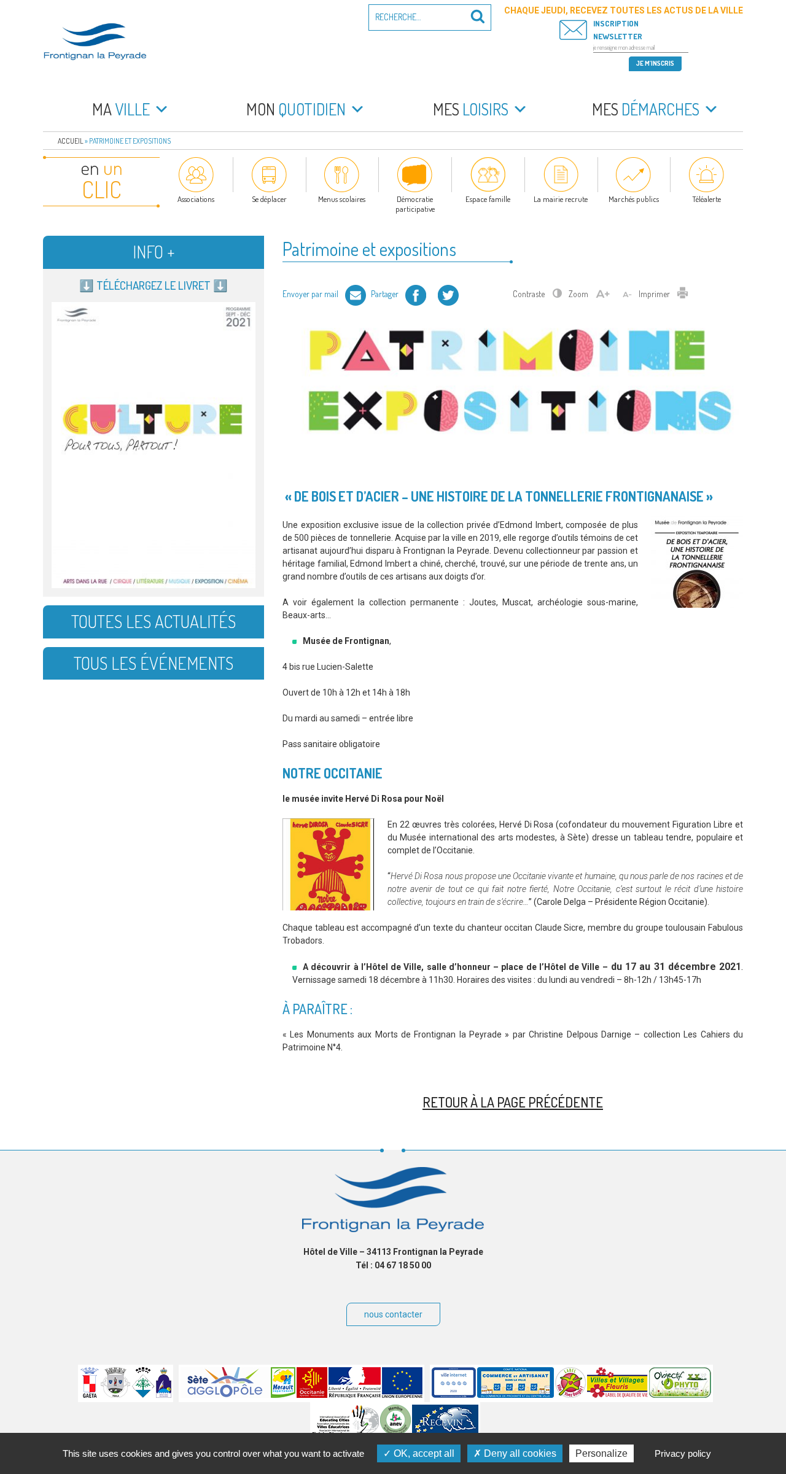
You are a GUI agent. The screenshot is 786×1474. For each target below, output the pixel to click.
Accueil (71, 140)
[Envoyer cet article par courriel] (355, 294)
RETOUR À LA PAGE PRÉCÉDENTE (512, 1102)
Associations (195, 199)
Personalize (601, 1453)
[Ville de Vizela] (115, 1395)
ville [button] (121, 109)
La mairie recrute (561, 199)
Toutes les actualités (153, 621)
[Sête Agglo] (225, 1395)
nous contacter (393, 1314)
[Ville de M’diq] (163, 1395)
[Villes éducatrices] (345, 1432)
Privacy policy (683, 1453)
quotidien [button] (296, 109)
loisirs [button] (470, 109)
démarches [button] (645, 109)
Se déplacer (269, 199)
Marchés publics (634, 199)
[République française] (355, 1395)
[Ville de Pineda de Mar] (143, 1395)
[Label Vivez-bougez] (570, 1395)
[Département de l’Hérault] (283, 1395)
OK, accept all (422, 1453)
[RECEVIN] (445, 1432)
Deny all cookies (518, 1453)
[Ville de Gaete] (89, 1395)
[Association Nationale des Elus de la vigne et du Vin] (395, 1432)
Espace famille (487, 199)
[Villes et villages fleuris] (617, 1395)
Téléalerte (706, 199)
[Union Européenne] (402, 1395)
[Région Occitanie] (312, 1395)
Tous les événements (153, 663)
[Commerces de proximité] (515, 1395)
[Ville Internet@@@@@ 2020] (454, 1395)
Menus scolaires (341, 199)
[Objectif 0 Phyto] (680, 1395)
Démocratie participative (415, 204)
